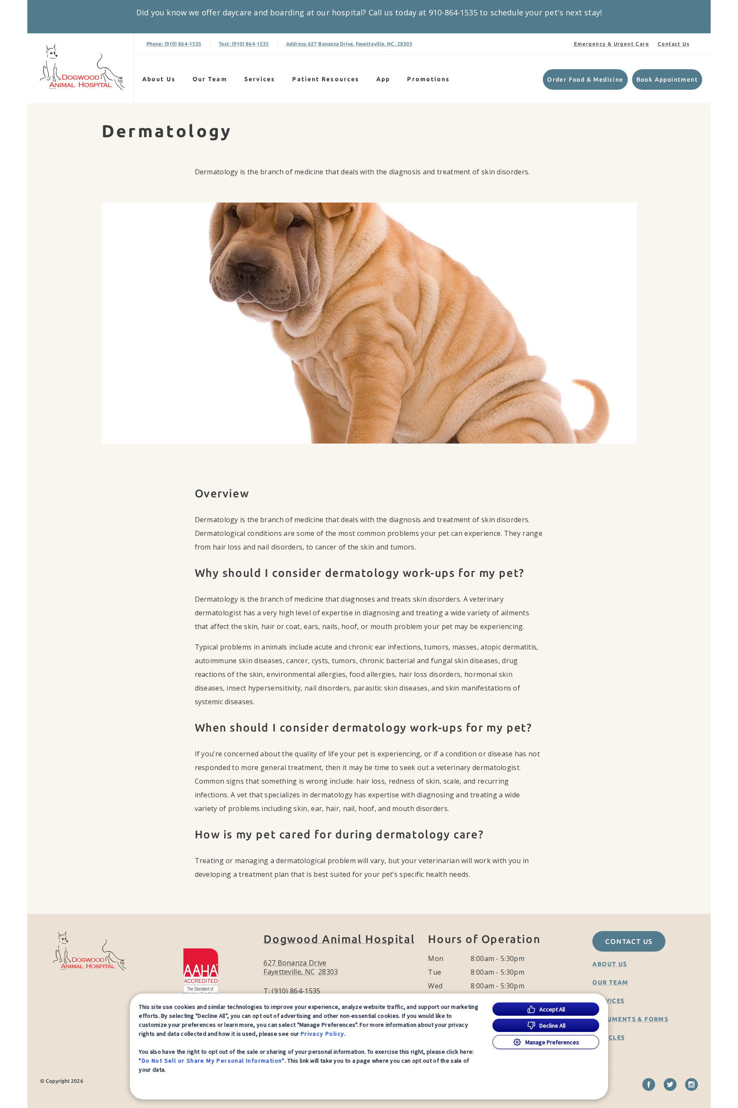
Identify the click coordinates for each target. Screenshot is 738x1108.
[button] (204, 972)
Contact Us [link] (673, 44)
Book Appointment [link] (667, 79)
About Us (159, 79)
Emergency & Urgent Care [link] (611, 44)
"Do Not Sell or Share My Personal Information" (211, 1060)
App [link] (383, 79)
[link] (82, 67)
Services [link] (259, 79)
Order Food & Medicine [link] (585, 79)
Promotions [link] (428, 79)
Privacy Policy (323, 1033)
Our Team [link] (210, 79)
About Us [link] (609, 964)
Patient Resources (325, 79)
